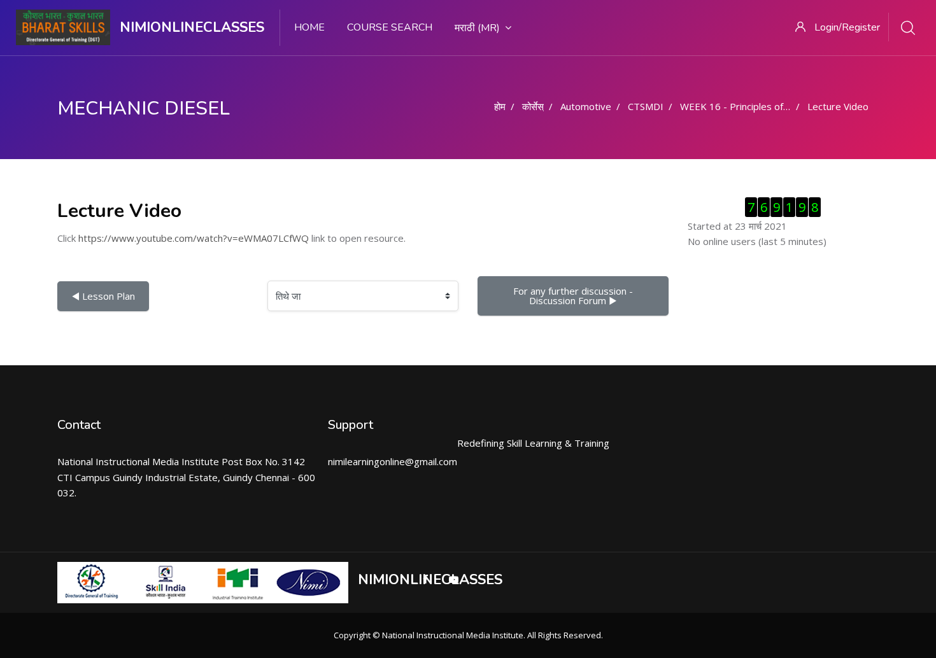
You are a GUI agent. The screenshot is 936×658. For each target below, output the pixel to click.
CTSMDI (645, 106)
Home (309, 27)
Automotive (585, 106)
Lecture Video (838, 106)
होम (500, 106)
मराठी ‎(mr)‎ (477, 28)
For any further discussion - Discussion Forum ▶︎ (574, 295)
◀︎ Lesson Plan (103, 296)
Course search (389, 27)
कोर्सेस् (533, 106)
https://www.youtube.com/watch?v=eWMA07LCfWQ (193, 238)
